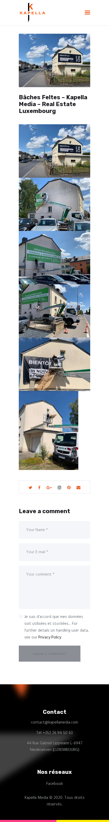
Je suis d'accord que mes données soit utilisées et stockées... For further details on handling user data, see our (56, 627)
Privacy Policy (49, 637)
